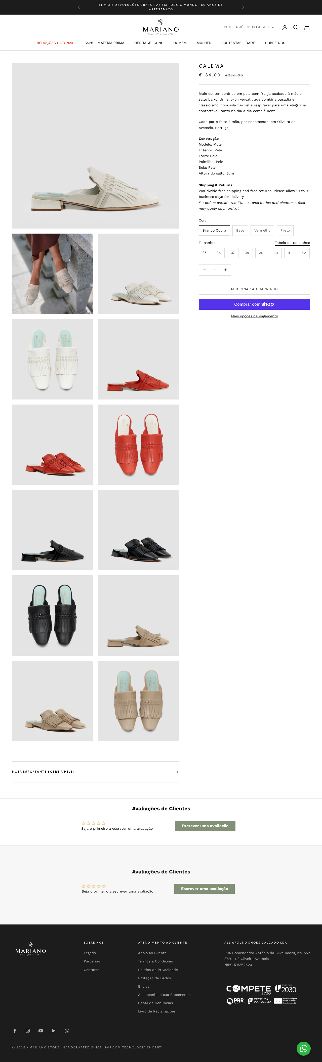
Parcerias (92, 961)
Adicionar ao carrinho (254, 289)
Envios (143, 986)
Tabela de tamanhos (292, 243)
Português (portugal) (246, 27)
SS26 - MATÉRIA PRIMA (104, 43)
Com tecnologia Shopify (137, 1047)
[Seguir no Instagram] (27, 1030)
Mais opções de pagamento (254, 316)
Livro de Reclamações (157, 1011)
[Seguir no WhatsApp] (66, 1030)
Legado (90, 953)
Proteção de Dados (154, 978)
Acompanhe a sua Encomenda (164, 995)
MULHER (204, 43)
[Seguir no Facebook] (14, 1030)
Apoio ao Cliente (152, 953)
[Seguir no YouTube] (40, 1030)
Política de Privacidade (158, 970)
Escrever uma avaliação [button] (205, 825)
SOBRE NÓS (275, 43)
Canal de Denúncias (155, 1003)
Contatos (91, 970)
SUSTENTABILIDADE (238, 43)
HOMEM (180, 43)
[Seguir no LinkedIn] (53, 1030)
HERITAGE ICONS (148, 43)
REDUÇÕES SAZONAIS (55, 43)
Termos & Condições (155, 961)
